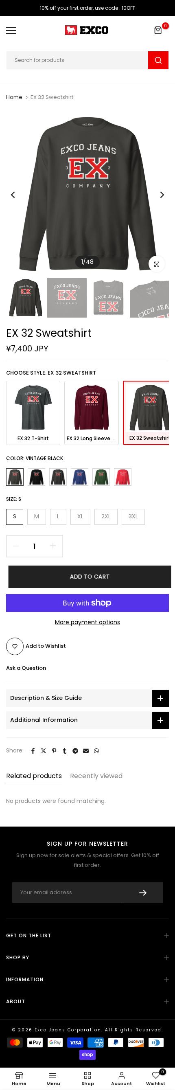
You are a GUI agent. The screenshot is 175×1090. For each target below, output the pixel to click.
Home (14, 97)
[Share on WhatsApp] (96, 751)
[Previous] (18, 194)
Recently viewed (96, 776)
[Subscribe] (142, 892)
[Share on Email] (86, 751)
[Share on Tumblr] (64, 751)
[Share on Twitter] (43, 751)
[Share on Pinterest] (54, 751)
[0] (158, 30)
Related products (34, 776)
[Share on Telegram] (75, 751)
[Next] (157, 194)
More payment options (87, 622)
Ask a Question (26, 668)
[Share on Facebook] (33, 751)
